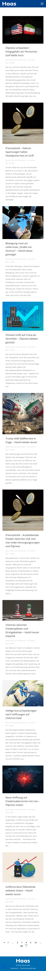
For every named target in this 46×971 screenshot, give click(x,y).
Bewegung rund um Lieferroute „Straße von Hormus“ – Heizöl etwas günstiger (19, 249)
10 (36, 942)
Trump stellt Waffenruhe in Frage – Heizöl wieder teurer (21, 440)
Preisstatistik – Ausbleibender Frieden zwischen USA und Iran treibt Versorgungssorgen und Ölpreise (23, 540)
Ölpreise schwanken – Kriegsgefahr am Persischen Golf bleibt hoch (21, 51)
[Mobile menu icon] (42, 3)
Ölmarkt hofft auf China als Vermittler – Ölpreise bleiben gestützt (22, 338)
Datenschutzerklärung (27, 968)
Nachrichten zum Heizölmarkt (16, 60)
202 (21, 946)
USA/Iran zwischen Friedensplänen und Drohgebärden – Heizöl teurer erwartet (22, 630)
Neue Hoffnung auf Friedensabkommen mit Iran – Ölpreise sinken (23, 801)
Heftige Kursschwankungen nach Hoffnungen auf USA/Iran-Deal (21, 714)
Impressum (14, 968)
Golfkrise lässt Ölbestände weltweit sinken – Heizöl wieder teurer (20, 890)
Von (31, 60)
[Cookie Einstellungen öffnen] (4, 968)
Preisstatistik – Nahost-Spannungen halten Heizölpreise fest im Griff (20, 152)
